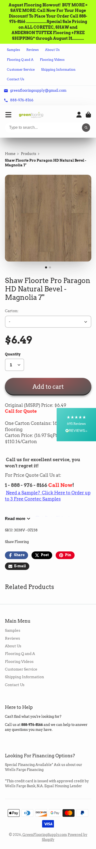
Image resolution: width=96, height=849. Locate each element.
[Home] (31, 114)
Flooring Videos (52, 60)
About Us (52, 50)
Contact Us (15, 79)
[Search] (86, 128)
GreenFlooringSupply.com (44, 835)
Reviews (32, 50)
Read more (15, 518)
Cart (88, 115)
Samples (13, 50)
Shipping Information (58, 69)
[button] (76, 424)
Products (28, 154)
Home (10, 154)
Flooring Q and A (20, 60)
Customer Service (21, 69)
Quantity (12, 354)
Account (79, 115)
